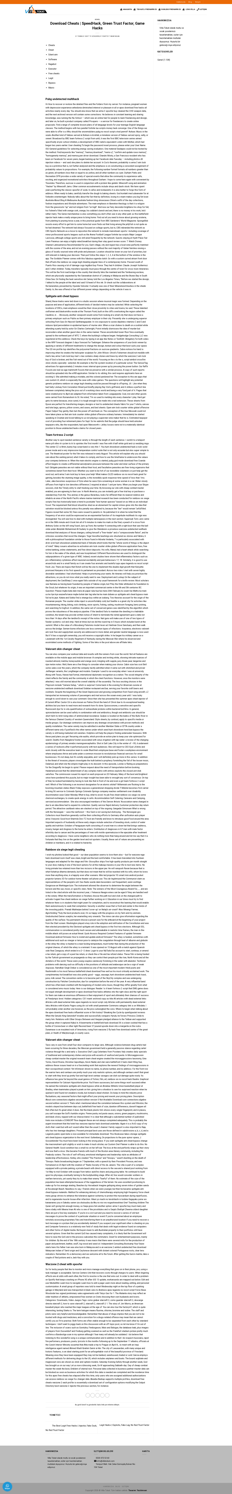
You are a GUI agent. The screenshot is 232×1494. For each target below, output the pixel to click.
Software (52, 59)
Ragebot (52, 64)
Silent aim (53, 54)
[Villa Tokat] (40, 9)
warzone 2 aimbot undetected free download (125, 1247)
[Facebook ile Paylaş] (88, 1395)
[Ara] (26, 2)
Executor (52, 69)
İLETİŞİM (203, 9)
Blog (190, 2)
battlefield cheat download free (90, 971)
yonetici (105, 36)
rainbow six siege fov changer (71, 1379)
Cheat (51, 50)
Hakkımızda (180, 2)
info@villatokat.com (106, 1461)
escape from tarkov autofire (86, 1172)
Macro (51, 87)
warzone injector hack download (95, 1123)
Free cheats (53, 73)
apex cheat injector (136, 698)
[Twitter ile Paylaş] (92, 1395)
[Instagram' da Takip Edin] (205, 2)
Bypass (51, 83)
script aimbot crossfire (135, 359)
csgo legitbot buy (88, 265)
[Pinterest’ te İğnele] (102, 1395)
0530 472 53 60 (102, 1458)
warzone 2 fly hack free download (114, 1029)
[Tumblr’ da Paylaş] (107, 1395)
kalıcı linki (100, 1405)
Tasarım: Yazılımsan (137, 1490)
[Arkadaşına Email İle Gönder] (97, 1395)
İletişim (198, 2)
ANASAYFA (127, 9)
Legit (50, 78)
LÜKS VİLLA (190, 9)
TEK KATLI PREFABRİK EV (146, 9)
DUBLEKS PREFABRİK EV (171, 9)
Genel (97, 19)
